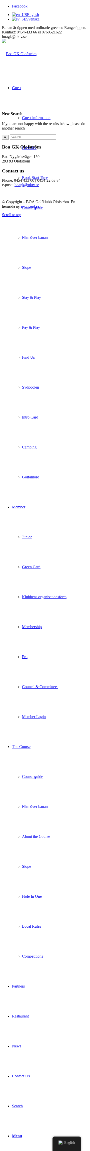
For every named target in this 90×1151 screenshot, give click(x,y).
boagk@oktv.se (26, 185)
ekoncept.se (30, 206)
